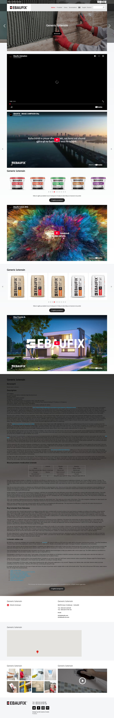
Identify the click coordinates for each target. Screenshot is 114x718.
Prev (4, 25)
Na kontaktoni (73, 7)
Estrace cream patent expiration (18, 573)
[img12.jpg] (13, 674)
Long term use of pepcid (16, 580)
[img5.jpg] (38, 687)
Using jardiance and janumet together (20, 576)
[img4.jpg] (25, 687)
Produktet (59, 7)
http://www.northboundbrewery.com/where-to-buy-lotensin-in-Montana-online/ (54, 407)
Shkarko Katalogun (15, 605)
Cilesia (65, 7)
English (84, 7)
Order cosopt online (15, 570)
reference (44, 542)
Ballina (53, 7)
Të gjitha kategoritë (57, 588)
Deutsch (89, 7)
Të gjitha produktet (57, 200)
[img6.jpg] (50, 687)
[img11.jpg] (13, 687)
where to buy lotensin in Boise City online (23, 424)
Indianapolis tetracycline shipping (19, 574)
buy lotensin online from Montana (60, 449)
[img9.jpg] (38, 674)
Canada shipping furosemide (18, 577)
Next (109, 25)
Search (104, 7)
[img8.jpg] (25, 674)
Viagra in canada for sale (17, 579)
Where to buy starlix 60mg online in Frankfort (22, 571)
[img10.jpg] (50, 674)
